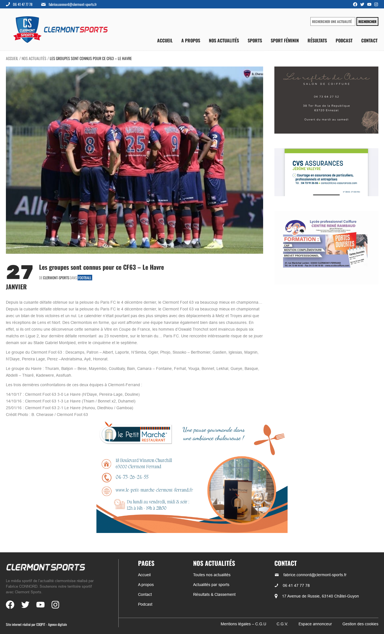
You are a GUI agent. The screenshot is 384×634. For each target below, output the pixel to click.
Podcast (344, 40)
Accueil (165, 40)
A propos (190, 40)
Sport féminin (285, 40)
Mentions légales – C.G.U (243, 624)
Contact (369, 40)
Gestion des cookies (360, 624)
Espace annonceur (315, 624)
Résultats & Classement (214, 594)
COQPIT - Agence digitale (51, 624)
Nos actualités (224, 40)
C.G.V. (282, 624)
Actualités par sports (211, 584)
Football (84, 277)
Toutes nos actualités (212, 575)
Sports (255, 40)
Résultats (317, 40)
